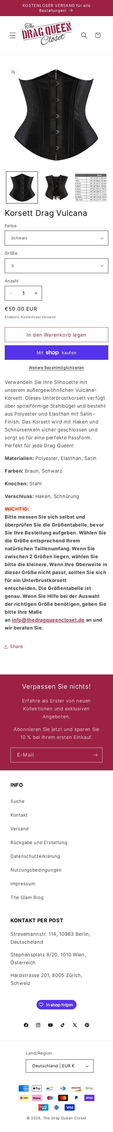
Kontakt (19, 815)
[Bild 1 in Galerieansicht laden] (22, 187)
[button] (13, 35)
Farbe (11, 225)
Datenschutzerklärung (35, 856)
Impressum (23, 883)
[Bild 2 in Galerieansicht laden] (56, 187)
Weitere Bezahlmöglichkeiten (56, 367)
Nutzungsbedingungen (36, 870)
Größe (11, 253)
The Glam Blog (27, 897)
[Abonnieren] (95, 755)
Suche (18, 801)
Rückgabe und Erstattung (39, 842)
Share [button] (16, 646)
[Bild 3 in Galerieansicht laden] (90, 187)
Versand (20, 828)
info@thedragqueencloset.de (48, 620)
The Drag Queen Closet (65, 1118)
